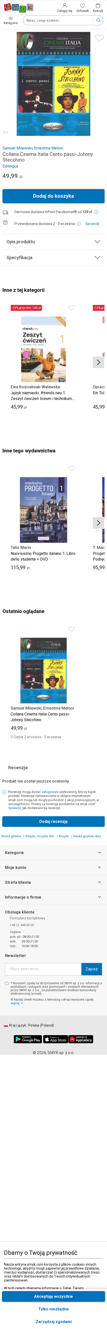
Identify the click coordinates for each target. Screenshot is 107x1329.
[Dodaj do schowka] (98, 37)
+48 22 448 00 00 (22, 925)
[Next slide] (99, 362)
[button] (53, 1321)
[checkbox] (6, 983)
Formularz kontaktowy (27, 918)
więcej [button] (15, 1003)
